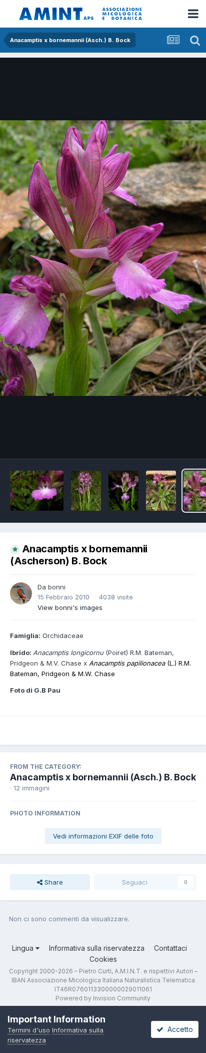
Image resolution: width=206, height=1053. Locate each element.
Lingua (24, 948)
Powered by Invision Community (103, 998)
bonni (57, 587)
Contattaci (170, 948)
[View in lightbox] (103, 257)
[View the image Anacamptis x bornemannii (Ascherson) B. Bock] (37, 491)
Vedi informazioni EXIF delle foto (103, 836)
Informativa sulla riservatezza (96, 948)
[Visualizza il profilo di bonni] (21, 593)
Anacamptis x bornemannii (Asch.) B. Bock (103, 777)
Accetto (178, 1029)
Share (52, 882)
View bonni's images (70, 607)
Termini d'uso (29, 1030)
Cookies (103, 959)
